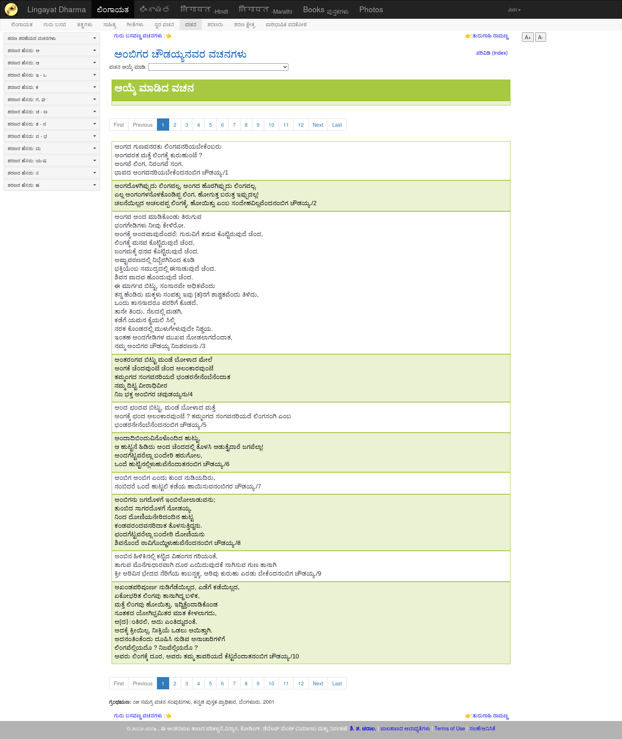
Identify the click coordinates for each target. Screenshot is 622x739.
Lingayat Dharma (56, 9)
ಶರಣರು (215, 24)
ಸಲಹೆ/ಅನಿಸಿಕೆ (481, 728)
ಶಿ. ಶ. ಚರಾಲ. (364, 728)
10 (271, 124)
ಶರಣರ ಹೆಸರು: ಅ (24, 50)
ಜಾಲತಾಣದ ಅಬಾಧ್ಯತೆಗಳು (405, 728)
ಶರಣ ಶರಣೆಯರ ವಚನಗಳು (32, 38)
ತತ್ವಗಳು (85, 24)
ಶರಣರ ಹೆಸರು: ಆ (23, 62)
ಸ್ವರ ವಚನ (164, 24)
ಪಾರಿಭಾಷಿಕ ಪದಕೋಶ (286, 24)
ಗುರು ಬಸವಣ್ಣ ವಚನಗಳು (139, 35)
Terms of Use (449, 728)
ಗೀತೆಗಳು (135, 24)
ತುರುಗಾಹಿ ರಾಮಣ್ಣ (490, 35)
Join (512, 9)
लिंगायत (204, 9)
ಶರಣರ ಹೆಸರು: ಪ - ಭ (27, 136)
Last (337, 124)
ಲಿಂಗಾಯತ (113, 9)
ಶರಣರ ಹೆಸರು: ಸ (23, 173)
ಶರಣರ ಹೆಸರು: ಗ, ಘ (27, 99)
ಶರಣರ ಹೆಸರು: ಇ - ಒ (27, 75)
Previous (143, 124)
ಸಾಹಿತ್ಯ (109, 24)
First (119, 124)
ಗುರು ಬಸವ (55, 24)
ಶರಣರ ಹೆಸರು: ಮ (24, 148)
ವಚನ (191, 24)
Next (318, 124)
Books (325, 9)
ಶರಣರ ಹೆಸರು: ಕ (23, 87)
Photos (371, 9)
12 (301, 124)
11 (286, 124)
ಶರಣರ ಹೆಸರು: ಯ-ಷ (27, 160)
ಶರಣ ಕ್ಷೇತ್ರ (244, 24)
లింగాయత (155, 9)
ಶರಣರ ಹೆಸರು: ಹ (23, 185)
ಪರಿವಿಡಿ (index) (492, 52)
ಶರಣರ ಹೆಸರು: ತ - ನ (27, 124)
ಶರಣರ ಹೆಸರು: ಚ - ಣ (28, 111)
